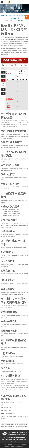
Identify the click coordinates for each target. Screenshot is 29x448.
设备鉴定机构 (9, 120)
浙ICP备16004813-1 (19, 446)
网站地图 (13, 446)
